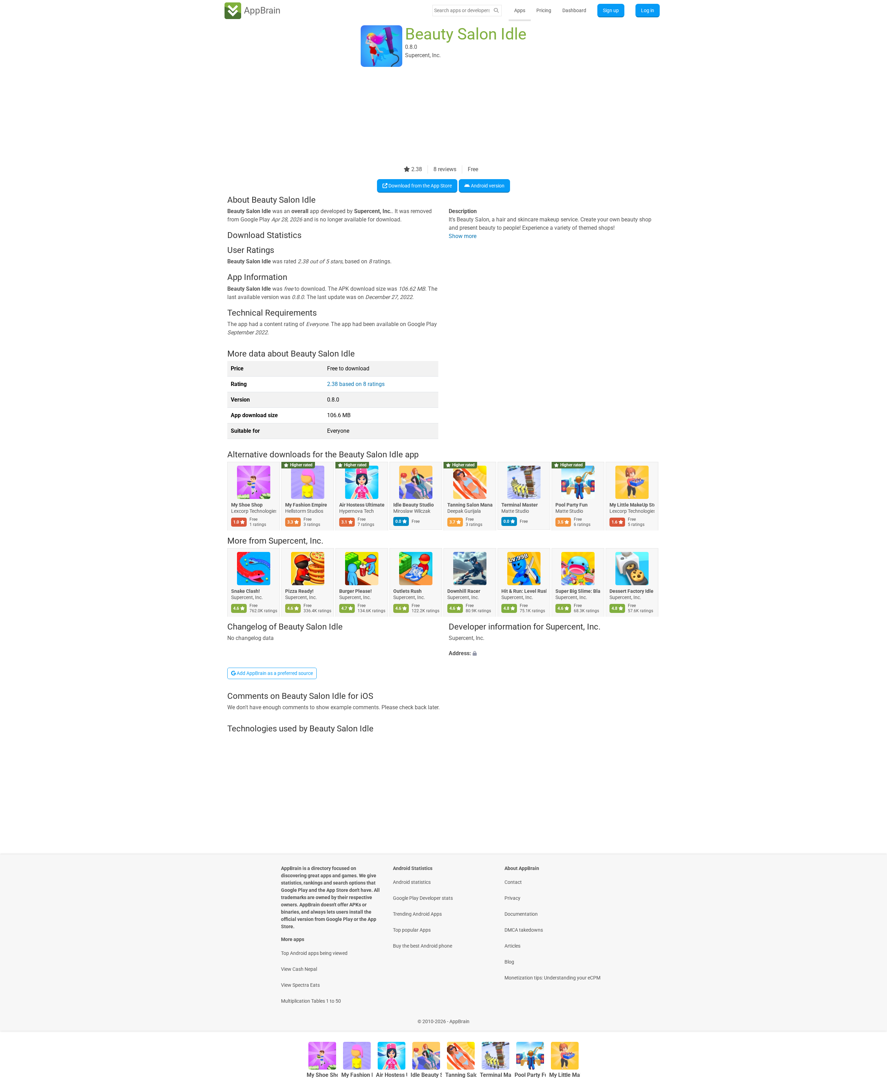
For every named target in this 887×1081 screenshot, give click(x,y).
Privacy (512, 898)
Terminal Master (519, 505)
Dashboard (574, 10)
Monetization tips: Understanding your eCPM (552, 978)
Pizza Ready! (299, 591)
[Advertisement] (435, 116)
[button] (554, 654)
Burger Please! (355, 591)
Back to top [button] (870, 1017)
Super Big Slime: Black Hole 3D (577, 591)
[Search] (496, 10)
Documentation (521, 914)
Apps (519, 10)
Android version (487, 185)
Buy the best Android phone (422, 946)
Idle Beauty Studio (413, 505)
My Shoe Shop (247, 505)
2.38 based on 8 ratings (356, 384)
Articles (512, 946)
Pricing (543, 10)
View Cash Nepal (299, 969)
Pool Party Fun (571, 505)
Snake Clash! (245, 591)
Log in (647, 10)
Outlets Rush (407, 591)
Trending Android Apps (417, 914)
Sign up (611, 10)
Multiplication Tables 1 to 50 (311, 1001)
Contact (513, 882)
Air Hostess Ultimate (361, 505)
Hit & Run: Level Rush (523, 591)
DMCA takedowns (523, 930)
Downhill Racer (463, 591)
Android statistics (412, 882)
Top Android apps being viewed (314, 953)
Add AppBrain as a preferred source (274, 673)
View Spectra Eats (300, 985)
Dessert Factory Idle (631, 591)
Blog (509, 962)
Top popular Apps (412, 930)
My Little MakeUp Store (632, 505)
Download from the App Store (419, 185)
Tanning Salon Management (469, 505)
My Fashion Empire (306, 505)
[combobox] (462, 10)
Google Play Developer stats (423, 898)
